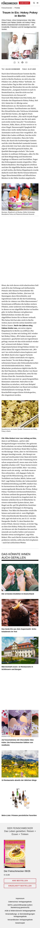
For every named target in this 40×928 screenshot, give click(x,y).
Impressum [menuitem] (20, 898)
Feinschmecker (7, 8)
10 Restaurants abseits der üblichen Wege (19, 780)
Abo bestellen (20, 880)
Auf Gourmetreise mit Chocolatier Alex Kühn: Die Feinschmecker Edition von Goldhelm (18, 742)
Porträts (17, 8)
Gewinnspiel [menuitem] (20, 923)
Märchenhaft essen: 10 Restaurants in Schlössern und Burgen (17, 668)
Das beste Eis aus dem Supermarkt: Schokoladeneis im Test (19, 630)
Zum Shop (24, 3)
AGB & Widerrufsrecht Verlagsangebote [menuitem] (20, 911)
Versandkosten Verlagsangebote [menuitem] (20, 920)
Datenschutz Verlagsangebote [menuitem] (20, 902)
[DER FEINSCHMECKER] (9, 3)
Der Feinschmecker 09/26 (17, 871)
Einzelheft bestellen (20, 886)
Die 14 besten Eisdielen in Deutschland (18, 594)
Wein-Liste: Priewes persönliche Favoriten (19, 815)
